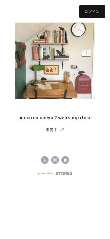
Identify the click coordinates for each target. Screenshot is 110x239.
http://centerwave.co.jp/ (65, 160)
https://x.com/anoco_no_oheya (45, 160)
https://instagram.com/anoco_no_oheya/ (55, 160)
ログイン (92, 11)
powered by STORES (55, 173)
